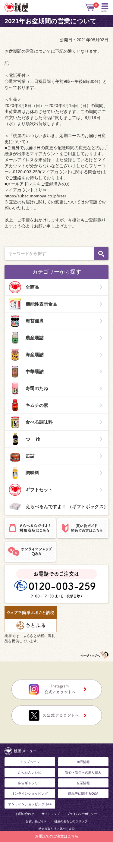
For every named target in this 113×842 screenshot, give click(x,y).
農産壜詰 (35, 337)
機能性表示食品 (41, 303)
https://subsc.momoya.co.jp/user (35, 195)
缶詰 (30, 455)
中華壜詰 (35, 371)
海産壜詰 (35, 354)
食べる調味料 (39, 422)
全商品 (32, 287)
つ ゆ (33, 438)
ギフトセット (39, 489)
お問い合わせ (25, 813)
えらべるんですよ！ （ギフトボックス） (67, 506)
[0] (90, 7)
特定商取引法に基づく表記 (57, 829)
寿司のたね (37, 388)
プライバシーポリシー (82, 813)
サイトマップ (51, 813)
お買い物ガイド (36, 821)
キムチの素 (37, 405)
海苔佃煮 (35, 320)
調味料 (32, 472)
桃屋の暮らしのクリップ (70, 821)
